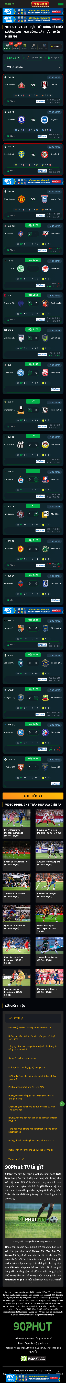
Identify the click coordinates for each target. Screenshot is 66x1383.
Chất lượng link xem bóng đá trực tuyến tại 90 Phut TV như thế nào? (31, 1108)
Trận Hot (36, 57)
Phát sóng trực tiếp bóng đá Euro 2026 (26, 1087)
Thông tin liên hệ (16, 1159)
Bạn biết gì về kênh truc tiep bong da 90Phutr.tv (29, 1027)
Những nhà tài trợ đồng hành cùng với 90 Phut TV (31, 1140)
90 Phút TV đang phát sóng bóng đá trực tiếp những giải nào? (32, 1078)
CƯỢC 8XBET (40, 4)
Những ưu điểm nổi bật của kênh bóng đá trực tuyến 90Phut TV (32, 1038)
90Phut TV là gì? (15, 1018)
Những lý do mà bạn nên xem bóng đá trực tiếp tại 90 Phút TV (32, 1119)
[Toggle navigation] (60, 4)
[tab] (7, 46)
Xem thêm (30, 796)
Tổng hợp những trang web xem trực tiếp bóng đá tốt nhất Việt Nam (32, 1130)
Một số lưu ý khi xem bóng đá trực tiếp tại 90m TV (30, 1149)
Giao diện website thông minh (22, 1058)
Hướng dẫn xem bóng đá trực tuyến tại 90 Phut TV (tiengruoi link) (31, 1097)
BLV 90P (56, 57)
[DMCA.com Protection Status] (33, 1358)
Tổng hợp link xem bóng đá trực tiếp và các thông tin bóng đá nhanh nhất (32, 1048)
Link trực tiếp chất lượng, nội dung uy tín (26, 1067)
